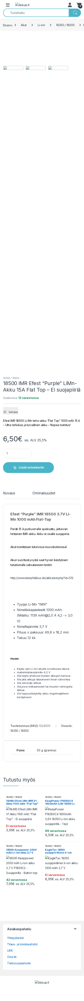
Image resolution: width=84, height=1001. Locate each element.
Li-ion (41, 25)
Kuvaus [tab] (9, 493)
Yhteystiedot (15, 938)
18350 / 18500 (65, 25)
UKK (10, 950)
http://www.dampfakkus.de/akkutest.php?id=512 (41, 578)
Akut (24, 25)
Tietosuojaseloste (19, 963)
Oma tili (12, 957)
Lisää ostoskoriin (31, 467)
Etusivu (7, 25)
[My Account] (70, 5)
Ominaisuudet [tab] (43, 493)
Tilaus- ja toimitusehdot (22, 944)
